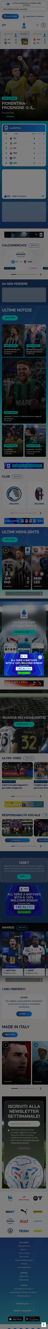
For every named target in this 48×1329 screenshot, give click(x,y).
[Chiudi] (40, 657)
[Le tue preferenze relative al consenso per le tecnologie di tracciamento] (43, 1324)
